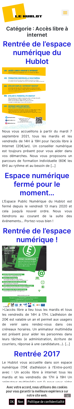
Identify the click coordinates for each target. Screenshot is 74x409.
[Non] (67, 395)
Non (20, 402)
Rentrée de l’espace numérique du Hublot (37, 53)
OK (12, 402)
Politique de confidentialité (46, 402)
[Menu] (65, 13)
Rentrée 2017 (37, 353)
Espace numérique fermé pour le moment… (37, 184)
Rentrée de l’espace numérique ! (37, 235)
